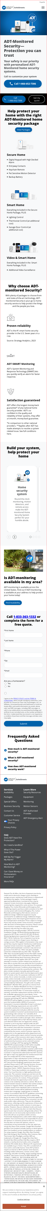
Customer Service (12, 815)
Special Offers (10, 801)
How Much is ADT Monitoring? (12, 865)
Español (42, 2)
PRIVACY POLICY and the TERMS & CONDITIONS (20, 699)
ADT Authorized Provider (31, 812)
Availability (9, 792)
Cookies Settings (23, 1199)
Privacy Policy (10, 827)
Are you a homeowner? (14, 681)
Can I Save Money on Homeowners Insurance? (13, 874)
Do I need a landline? (13, 845)
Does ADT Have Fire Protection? (13, 839)
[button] (23, 750)
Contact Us (9, 810)
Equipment (29, 797)
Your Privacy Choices (13, 821)
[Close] (44, 1186)
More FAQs (9, 881)
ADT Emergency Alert (33, 818)
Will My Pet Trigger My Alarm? (12, 858)
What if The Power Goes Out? (12, 851)
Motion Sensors (31, 806)
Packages (8, 797)
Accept (23, 1206)
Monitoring (29, 801)
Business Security (12, 806)
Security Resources (32, 792)
